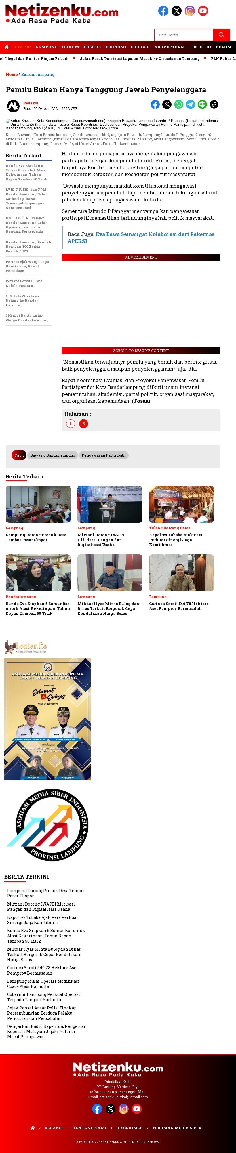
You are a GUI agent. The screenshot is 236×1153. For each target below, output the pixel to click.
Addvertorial (171, 46)
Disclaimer (129, 1127)
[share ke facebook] (156, 108)
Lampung (46, 46)
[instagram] (191, 14)
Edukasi (140, 46)
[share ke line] (204, 108)
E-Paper (22, 46)
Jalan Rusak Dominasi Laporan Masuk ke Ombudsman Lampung (125, 58)
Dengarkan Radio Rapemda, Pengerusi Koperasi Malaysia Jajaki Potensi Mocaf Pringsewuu (46, 1031)
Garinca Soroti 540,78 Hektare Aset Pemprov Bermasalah (42, 970)
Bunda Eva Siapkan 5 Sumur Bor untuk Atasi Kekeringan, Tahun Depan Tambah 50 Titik (46, 936)
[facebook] (164, 14)
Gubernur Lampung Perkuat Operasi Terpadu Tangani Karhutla (43, 997)
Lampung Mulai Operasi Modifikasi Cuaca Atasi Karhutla (43, 983)
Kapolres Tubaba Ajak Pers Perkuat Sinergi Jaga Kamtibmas (42, 920)
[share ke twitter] (168, 108)
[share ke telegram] (192, 108)
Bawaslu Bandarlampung (52, 455)
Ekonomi (116, 46)
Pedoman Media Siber (177, 1127)
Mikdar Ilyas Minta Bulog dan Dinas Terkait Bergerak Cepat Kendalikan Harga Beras (44, 954)
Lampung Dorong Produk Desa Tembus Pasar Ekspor (46, 893)
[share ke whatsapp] (180, 108)
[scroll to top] (224, 1144)
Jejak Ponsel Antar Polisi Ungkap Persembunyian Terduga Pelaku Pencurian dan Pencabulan (42, 1013)
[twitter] (178, 14)
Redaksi (30, 103)
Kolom (223, 46)
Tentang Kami (89, 1127)
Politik (92, 46)
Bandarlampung (38, 74)
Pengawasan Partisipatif (104, 455)
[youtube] (204, 14)
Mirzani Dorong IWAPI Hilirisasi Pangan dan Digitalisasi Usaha (41, 906)
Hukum (70, 46)
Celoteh (201, 46)
